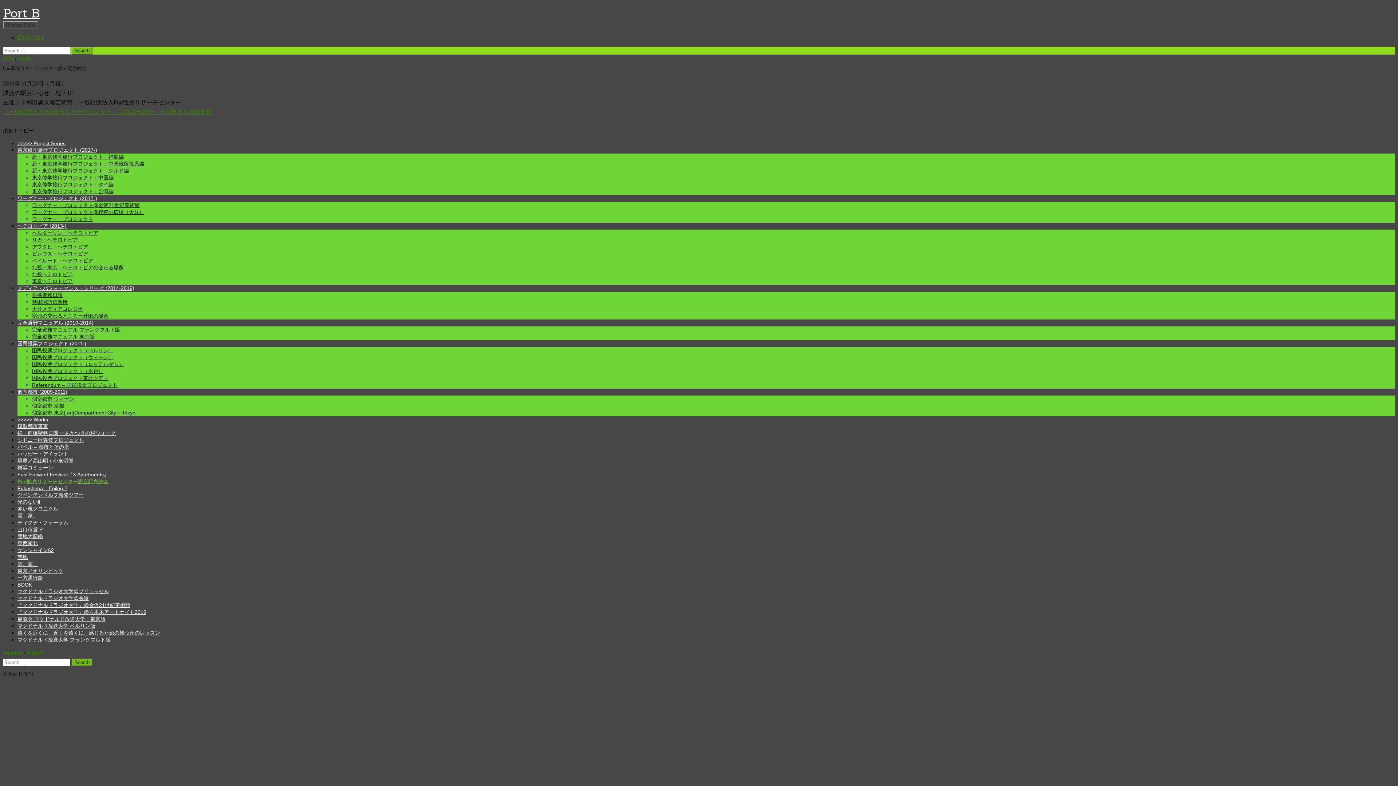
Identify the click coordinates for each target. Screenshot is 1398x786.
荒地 (22, 557)
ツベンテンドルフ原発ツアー (50, 495)
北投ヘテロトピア (52, 274)
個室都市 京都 (48, 406)
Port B (21, 13)
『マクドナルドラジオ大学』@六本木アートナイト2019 (81, 612)
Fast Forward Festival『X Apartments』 (63, 474)
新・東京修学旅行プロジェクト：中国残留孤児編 (88, 164)
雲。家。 (27, 516)
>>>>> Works (32, 419)
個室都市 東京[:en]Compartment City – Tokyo (83, 413)
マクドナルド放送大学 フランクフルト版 (64, 640)
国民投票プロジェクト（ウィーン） (73, 357)
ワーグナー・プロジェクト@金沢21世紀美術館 (86, 205)
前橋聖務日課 (47, 295)
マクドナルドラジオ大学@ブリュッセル (63, 591)
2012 (9, 58)
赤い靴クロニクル (37, 509)
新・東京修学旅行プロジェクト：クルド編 (80, 171)
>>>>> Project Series (41, 143)
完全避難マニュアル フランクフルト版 (76, 330)
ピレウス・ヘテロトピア (60, 254)
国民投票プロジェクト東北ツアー (70, 378)
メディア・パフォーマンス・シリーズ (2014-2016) (75, 288)
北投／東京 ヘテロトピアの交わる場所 (78, 267)
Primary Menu (20, 25)
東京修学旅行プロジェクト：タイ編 (73, 184)
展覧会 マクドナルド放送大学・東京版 (61, 619)
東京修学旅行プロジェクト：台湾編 (73, 191)
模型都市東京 (32, 426)
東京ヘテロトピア (52, 281)
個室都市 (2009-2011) (42, 392)
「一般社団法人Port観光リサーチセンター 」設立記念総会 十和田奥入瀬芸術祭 (107, 112)
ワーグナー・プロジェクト (62, 219)
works (24, 58)
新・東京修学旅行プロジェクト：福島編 (78, 157)
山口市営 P (30, 529)
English (35, 652)
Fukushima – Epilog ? (42, 488)
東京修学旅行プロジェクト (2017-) (57, 150)
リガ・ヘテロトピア (55, 240)
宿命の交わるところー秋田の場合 (70, 316)
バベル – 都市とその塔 (43, 447)
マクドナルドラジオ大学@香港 (53, 598)
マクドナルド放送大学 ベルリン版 (56, 626)
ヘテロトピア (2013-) (42, 226)
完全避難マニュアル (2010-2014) (55, 323)
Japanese (13, 652)
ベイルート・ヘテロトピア (62, 260)
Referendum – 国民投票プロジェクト (75, 385)
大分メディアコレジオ (57, 309)
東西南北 (27, 543)
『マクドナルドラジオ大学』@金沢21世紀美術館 (73, 605)
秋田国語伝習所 (50, 302)
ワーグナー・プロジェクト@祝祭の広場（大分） (88, 212)
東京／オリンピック (40, 571)
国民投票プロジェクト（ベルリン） (73, 350)
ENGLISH (30, 38)
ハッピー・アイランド (42, 454)
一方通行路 (30, 578)
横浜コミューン (35, 468)
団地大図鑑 (30, 536)
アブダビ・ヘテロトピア (60, 247)
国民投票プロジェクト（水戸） (67, 371)
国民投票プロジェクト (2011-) (51, 343)
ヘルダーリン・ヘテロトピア (65, 233)
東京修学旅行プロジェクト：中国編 (73, 177)
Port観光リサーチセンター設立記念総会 (62, 481)
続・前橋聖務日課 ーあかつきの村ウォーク (66, 433)
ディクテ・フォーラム (42, 522)
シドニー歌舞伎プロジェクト (50, 440)
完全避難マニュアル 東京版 (63, 337)
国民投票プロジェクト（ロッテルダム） (78, 364)
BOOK (24, 585)
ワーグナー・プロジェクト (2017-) (57, 198)
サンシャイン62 (35, 550)
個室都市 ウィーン (53, 399)
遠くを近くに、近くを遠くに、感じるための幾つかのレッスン (88, 633)
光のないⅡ (28, 502)
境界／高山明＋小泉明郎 (45, 461)
